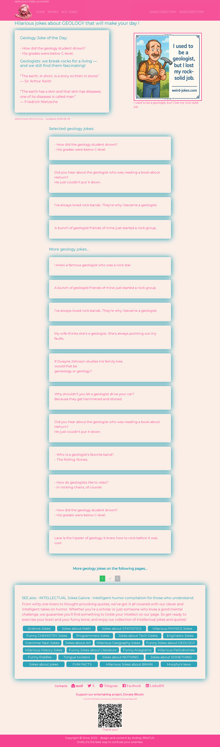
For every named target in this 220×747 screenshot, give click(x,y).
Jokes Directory (163, 12)
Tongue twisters (76, 657)
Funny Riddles (40, 657)
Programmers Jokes (92, 636)
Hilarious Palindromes (176, 650)
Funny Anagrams (137, 650)
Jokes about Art (78, 643)
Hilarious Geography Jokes (118, 643)
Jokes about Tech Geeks (138, 636)
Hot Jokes (69, 12)
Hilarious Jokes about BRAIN (129, 664)
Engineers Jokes (180, 636)
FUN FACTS (82, 664)
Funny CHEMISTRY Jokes (46, 636)
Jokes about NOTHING (120, 657)
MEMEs (53, 12)
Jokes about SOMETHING (171, 657)
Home (40, 12)
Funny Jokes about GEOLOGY (170, 643)
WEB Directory (191, 12)
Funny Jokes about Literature (93, 650)
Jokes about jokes (43, 664)
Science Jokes (39, 628)
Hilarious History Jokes (44, 650)
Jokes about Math (76, 628)
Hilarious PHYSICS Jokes (172, 628)
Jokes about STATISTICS (121, 628)
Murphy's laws (179, 664)
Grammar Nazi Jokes (42, 643)
